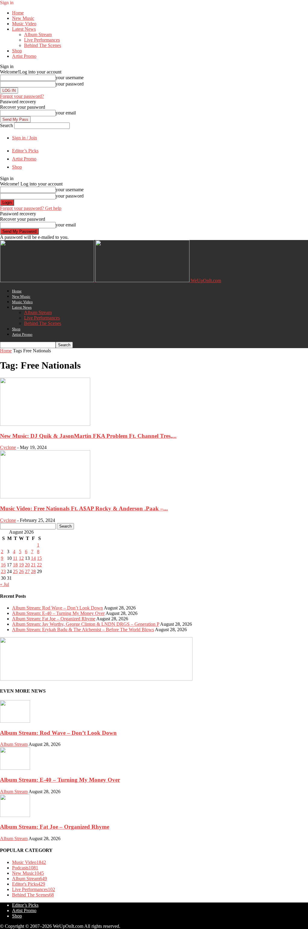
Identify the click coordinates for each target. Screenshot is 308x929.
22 (39, 564)
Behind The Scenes (42, 45)
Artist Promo (24, 56)
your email (66, 112)
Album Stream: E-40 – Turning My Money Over (58, 613)
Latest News (24, 29)
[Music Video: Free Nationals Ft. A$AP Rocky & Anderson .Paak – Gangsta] (45, 496)
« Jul (4, 584)
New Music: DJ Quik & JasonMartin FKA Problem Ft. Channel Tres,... (88, 436)
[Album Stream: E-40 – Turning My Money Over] (15, 768)
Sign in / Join (24, 137)
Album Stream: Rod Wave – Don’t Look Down (57, 607)
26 (21, 571)
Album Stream (38, 34)
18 (15, 564)
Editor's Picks (28, 884)
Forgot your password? (22, 96)
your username (70, 77)
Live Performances (42, 39)
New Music (23, 18)
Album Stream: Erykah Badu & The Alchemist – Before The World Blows (83, 629)
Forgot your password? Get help (30, 208)
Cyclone (8, 447)
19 (21, 564)
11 (15, 558)
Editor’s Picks (25, 150)
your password (70, 83)
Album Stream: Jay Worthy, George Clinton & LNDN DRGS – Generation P (85, 624)
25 (15, 571)
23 (3, 571)
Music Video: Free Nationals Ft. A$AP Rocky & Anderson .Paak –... (84, 508)
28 (33, 571)
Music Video (24, 23)
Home (18, 12)
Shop (17, 50)
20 (27, 564)
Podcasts (25, 867)
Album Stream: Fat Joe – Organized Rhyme (53, 618)
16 (3, 564)
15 (39, 558)
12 (21, 558)
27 (27, 571)
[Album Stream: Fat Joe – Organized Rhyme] (15, 815)
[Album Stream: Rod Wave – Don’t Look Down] (15, 721)
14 (33, 558)
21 (33, 564)
